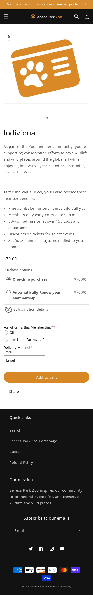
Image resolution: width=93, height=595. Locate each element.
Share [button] (14, 391)
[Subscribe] (78, 530)
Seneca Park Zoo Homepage (33, 441)
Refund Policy (21, 462)
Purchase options (18, 269)
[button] (6, 16)
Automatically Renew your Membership (37, 295)
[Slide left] (36, 118)
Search (15, 430)
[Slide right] (57, 118)
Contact (16, 451)
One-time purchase (30, 279)
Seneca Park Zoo (40, 586)
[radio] (8, 279)
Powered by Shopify (60, 586)
